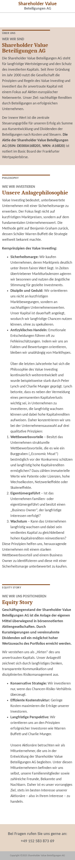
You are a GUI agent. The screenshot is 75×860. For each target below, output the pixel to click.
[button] (7, 5)
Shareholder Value (37, 3)
